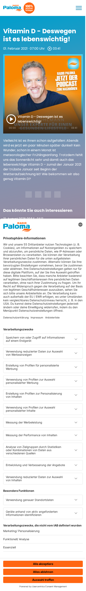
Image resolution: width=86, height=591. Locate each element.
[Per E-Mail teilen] (57, 194)
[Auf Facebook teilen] (28, 194)
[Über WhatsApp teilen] (48, 194)
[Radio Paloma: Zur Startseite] (12, 8)
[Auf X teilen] (38, 194)
